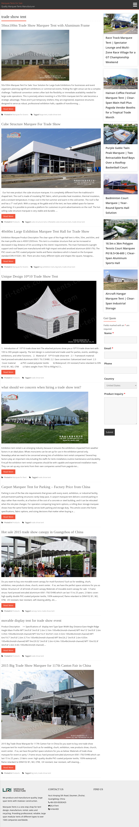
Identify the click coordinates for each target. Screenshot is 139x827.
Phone (108, 363)
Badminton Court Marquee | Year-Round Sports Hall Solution (117, 205)
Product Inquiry (114, 393)
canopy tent (36, 611)
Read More (8, 109)
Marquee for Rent (19, 477)
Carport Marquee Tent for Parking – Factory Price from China (45, 487)
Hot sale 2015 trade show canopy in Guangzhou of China (42, 532)
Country (109, 378)
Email (108, 348)
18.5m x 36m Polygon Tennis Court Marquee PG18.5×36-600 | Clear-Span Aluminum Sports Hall (120, 253)
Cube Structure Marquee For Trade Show (31, 124)
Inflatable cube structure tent (59, 222)
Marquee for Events (20, 114)
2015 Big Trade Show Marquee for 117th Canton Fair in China (46, 665)
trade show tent (54, 114)
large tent (43, 114)
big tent (58, 267)
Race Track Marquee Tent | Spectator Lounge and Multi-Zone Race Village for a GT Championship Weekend (121, 50)
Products (16, 222)
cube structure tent (39, 222)
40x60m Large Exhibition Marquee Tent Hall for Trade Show (45, 231)
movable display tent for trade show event (31, 620)
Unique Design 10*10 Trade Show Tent (29, 276)
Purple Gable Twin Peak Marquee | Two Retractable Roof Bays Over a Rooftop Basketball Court (120, 157)
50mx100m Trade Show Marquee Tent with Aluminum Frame (45, 25)
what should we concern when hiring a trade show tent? (41, 387)
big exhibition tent (47, 267)
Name (109, 333)
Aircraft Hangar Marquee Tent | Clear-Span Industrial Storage (120, 301)
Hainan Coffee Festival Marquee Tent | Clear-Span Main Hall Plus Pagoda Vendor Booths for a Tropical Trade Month (121, 105)
